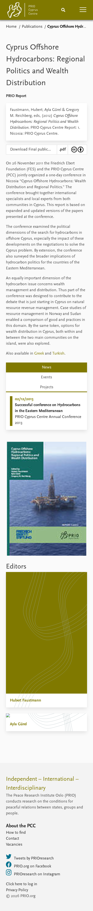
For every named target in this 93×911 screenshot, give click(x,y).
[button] (83, 10)
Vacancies (14, 845)
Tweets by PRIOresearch (34, 858)
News (46, 367)
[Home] (22, 11)
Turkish (58, 354)
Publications (32, 27)
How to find (16, 833)
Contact (12, 839)
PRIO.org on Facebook (32, 866)
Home (11, 27)
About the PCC (21, 826)
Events (46, 377)
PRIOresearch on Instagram (37, 874)
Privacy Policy (17, 890)
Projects (46, 387)
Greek (39, 354)
